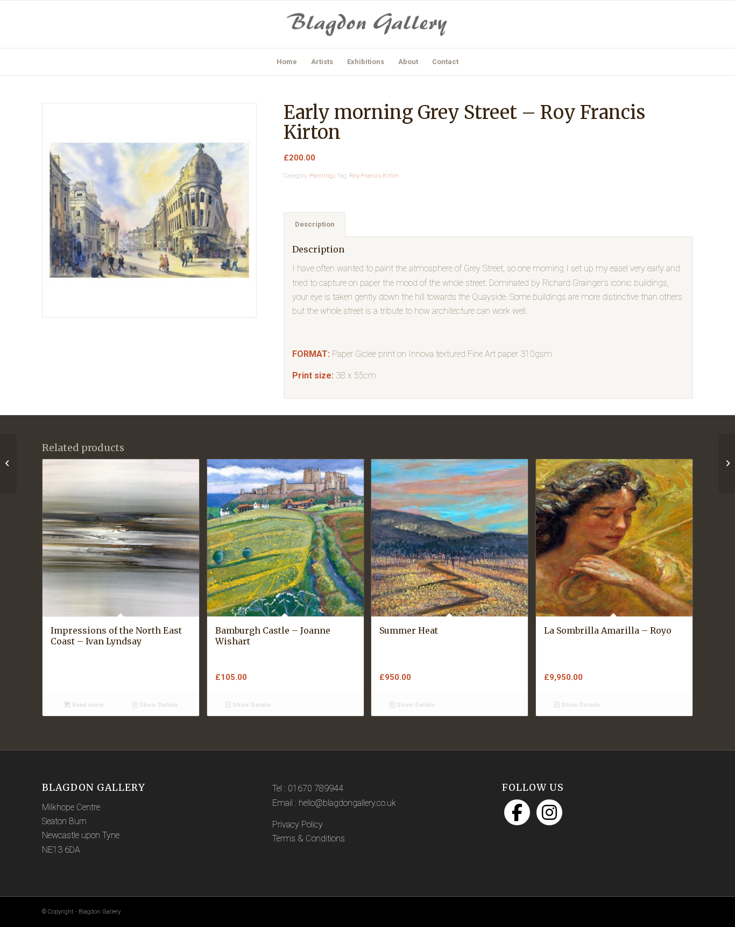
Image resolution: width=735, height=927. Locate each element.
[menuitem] (287, 61)
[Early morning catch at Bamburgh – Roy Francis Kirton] (8, 463)
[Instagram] (549, 812)
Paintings (322, 175)
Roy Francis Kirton (374, 175)
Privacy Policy (297, 824)
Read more (86, 704)
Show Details (158, 704)
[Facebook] (517, 812)
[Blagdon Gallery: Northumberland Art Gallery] (367, 24)
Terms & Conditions (308, 838)
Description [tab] (315, 224)
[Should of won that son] (726, 463)
